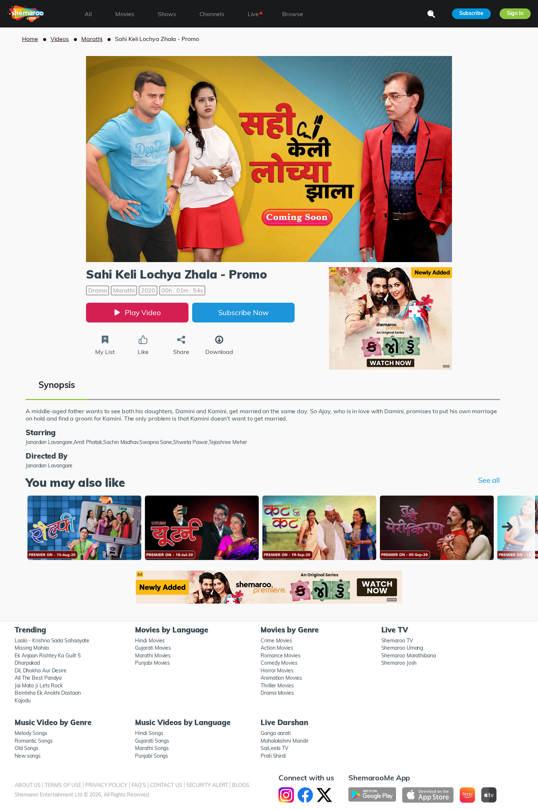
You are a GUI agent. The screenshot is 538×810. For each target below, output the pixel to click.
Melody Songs (31, 733)
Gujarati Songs (152, 741)
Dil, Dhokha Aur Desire (41, 670)
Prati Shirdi (273, 756)
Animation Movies (281, 678)
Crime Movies (276, 640)
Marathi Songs (152, 748)
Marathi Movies (153, 655)
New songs (28, 756)
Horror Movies (277, 670)
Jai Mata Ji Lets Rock (39, 685)
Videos (60, 38)
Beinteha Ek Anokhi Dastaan (48, 693)
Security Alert (207, 785)
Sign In (515, 13)
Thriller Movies (277, 685)
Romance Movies (280, 655)
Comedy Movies (279, 663)
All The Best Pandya (38, 678)
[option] (84, 528)
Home (30, 38)
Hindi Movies (150, 640)
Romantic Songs (34, 741)
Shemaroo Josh (399, 663)
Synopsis (56, 384)
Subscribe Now (243, 312)
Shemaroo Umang (402, 648)
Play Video (143, 312)
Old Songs (26, 748)
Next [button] (509, 526)
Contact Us (166, 785)
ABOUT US (28, 785)
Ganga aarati (276, 733)
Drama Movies (277, 693)
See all (489, 480)
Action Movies (277, 648)
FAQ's (138, 785)
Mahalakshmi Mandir (284, 741)
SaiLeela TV (274, 748)
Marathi (91, 38)
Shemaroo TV (397, 640)
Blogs (240, 785)
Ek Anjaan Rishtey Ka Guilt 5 (47, 655)
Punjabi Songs (151, 756)
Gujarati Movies (153, 648)
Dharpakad (27, 663)
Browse (292, 14)
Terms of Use (63, 785)
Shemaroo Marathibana (408, 655)
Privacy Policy (106, 785)
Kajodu (22, 700)
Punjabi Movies (152, 663)
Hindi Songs (149, 733)
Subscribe (471, 13)
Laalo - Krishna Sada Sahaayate (52, 640)
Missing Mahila (32, 648)
